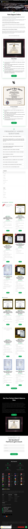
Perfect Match (14, 58)
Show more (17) (14, 388)
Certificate (4, 178)
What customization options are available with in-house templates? (13, 159)
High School (4, 189)
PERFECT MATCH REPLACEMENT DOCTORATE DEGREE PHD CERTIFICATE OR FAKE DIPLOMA (20, 312)
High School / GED (5, 180)
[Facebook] (3, 514)
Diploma (4, 177)
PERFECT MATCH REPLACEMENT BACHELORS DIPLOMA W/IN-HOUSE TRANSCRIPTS (8, 247)
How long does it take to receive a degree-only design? (11, 149)
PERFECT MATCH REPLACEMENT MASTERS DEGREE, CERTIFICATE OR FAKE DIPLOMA (20, 217)
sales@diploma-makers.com (7, 507)
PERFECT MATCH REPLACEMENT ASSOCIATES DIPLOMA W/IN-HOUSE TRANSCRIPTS (20, 341)
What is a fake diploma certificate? (8, 154)
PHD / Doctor (4, 197)
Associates (4, 192)
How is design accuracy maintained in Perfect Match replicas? (12, 164)
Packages (16, 500)
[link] (26, 7)
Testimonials (9, 496)
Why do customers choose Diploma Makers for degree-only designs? (13, 151)
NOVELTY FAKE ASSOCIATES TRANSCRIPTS (20, 372)
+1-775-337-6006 (5, 509)
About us (3, 496)
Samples (3, 500)
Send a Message (14, 454)
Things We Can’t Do (10, 497)
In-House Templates (14, 106)
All (3, 172)
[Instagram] (4, 514)
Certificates (16, 501)
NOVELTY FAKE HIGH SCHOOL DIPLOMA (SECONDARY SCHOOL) (20, 245)
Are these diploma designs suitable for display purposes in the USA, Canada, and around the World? (13, 147)
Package (4, 175)
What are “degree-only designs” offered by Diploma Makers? (12, 136)
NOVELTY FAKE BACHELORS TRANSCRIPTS (8, 277)
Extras (4, 183)
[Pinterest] (8, 514)
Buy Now (8, 230)
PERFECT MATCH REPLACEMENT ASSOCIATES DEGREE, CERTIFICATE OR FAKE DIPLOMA (7, 312)
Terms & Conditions (4, 501)
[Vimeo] (11, 514)
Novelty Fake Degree (17, 496)
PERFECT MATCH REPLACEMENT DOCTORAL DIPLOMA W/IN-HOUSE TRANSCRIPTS (8, 341)
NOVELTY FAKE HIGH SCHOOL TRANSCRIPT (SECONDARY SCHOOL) (7, 372)
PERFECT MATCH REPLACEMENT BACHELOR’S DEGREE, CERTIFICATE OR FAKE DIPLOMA (7, 218)
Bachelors (4, 194)
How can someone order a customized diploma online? (11, 166)
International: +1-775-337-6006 (7, 510)
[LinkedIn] (6, 514)
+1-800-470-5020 (5, 508)
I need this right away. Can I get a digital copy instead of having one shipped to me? (13, 157)
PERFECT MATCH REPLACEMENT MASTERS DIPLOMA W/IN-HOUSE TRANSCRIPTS (20, 278)
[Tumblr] (9, 514)
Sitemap (9, 500)
